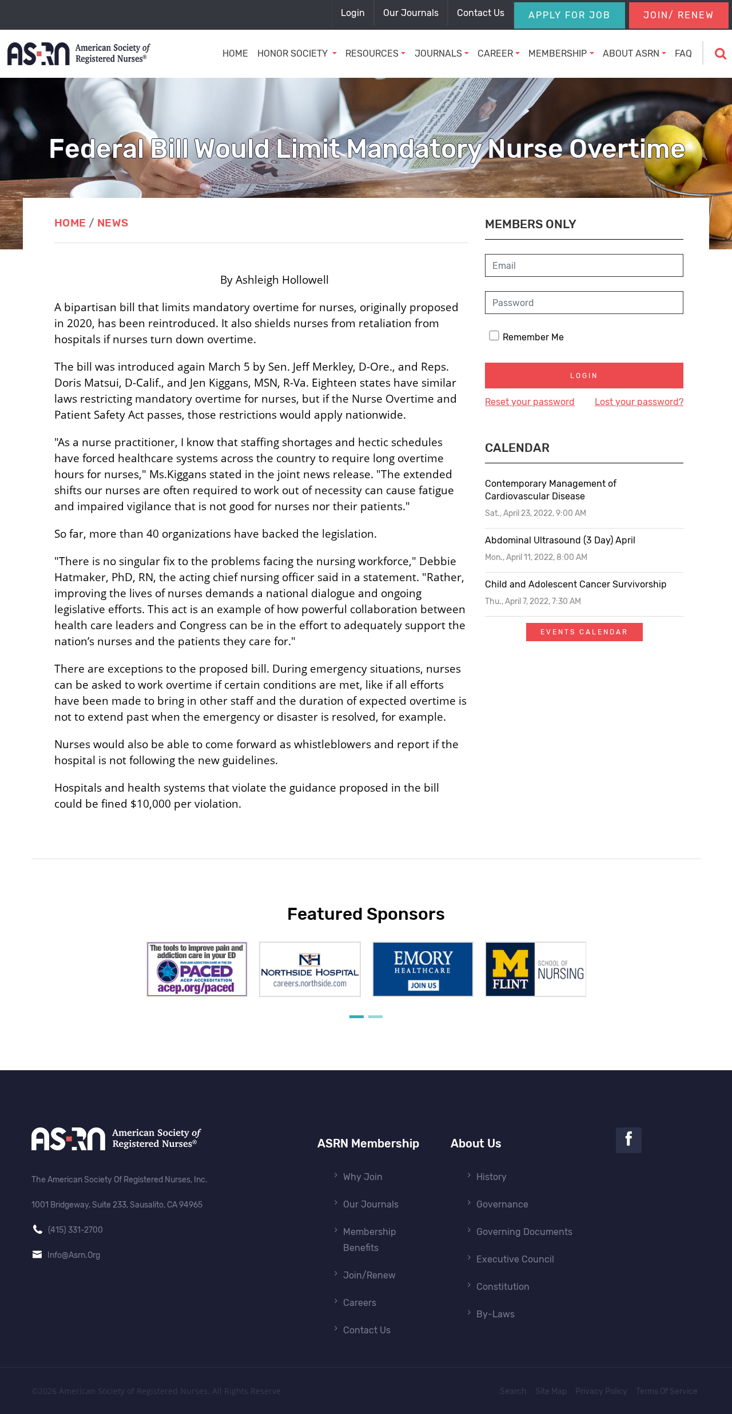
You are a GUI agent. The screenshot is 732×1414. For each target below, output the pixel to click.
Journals (438, 53)
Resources (372, 53)
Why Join (363, 1176)
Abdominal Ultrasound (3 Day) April (560, 540)
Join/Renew (369, 1275)
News (113, 222)
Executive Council (515, 1259)
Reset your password (530, 401)
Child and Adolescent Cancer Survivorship (576, 584)
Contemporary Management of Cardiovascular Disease (550, 490)
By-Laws (495, 1314)
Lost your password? (639, 401)
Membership (557, 53)
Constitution (503, 1286)
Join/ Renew (678, 15)
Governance (502, 1204)
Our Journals (371, 1204)
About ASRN (631, 53)
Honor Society (293, 53)
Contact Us (367, 1330)
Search (513, 1391)
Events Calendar (584, 632)
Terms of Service (667, 1391)
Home (235, 53)
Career (495, 53)
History (491, 1176)
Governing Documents (524, 1231)
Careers (359, 1302)
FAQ (683, 53)
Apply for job (569, 15)
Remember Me (533, 337)
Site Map (551, 1391)
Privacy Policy (601, 1391)
